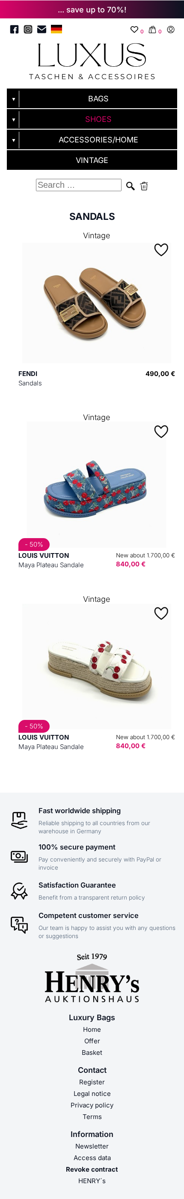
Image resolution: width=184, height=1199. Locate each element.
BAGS (98, 98)
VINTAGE (92, 160)
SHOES (98, 119)
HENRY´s (92, 1181)
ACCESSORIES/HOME (98, 139)
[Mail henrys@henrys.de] (41, 31)
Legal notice (92, 1093)
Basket (92, 1052)
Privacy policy (92, 1105)
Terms (92, 1117)
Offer (92, 1041)
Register (92, 1082)
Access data (92, 1158)
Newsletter (92, 1146)
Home (92, 1029)
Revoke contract (92, 1169)
